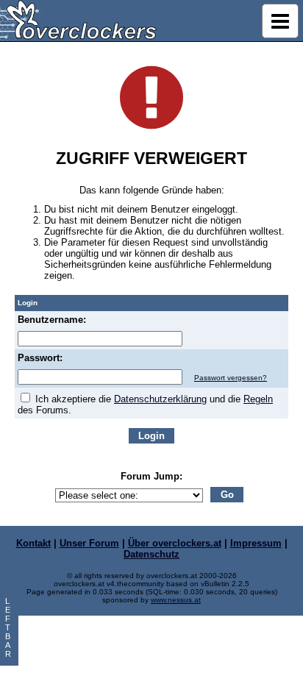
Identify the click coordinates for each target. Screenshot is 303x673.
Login (151, 435)
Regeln (258, 399)
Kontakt (33, 543)
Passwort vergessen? (230, 378)
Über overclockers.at (174, 543)
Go (227, 494)
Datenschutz (151, 554)
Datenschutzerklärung (160, 399)
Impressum (256, 543)
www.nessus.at (176, 600)
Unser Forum (89, 543)
